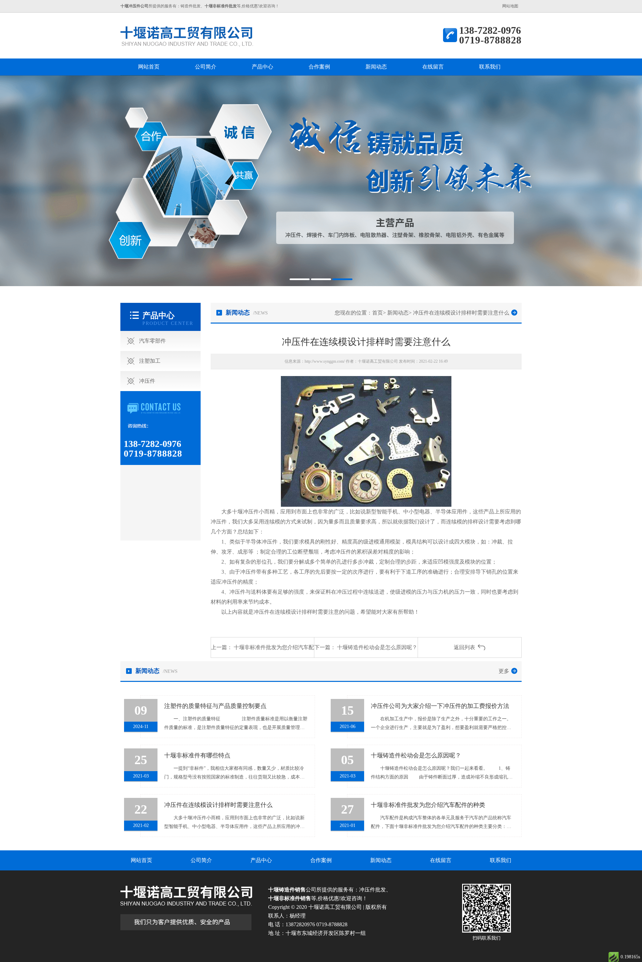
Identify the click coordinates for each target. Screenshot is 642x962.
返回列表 (464, 647)
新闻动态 (376, 67)
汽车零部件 (152, 341)
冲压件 (147, 381)
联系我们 (490, 67)
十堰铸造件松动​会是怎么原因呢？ (377, 647)
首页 (377, 313)
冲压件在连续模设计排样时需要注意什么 (461, 313)
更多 (504, 671)
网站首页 (148, 67)
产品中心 (262, 67)
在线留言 (433, 67)
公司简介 (205, 67)
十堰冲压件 (245, 511)
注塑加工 (149, 361)
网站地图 (510, 6)
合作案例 (319, 67)
